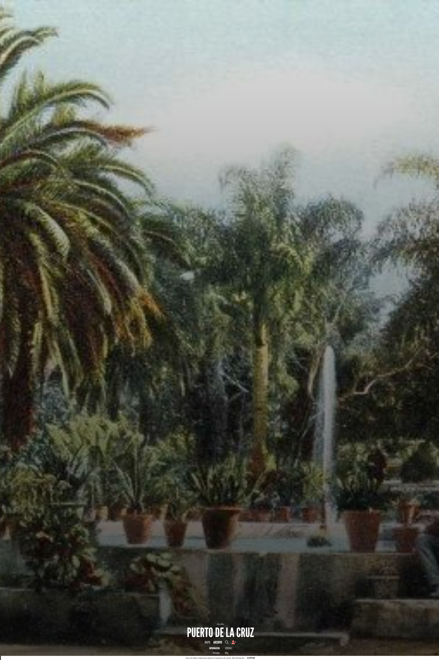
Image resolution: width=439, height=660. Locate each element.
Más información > (239, 658)
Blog (226, 653)
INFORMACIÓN (214, 648)
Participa (216, 653)
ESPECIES (228, 648)
